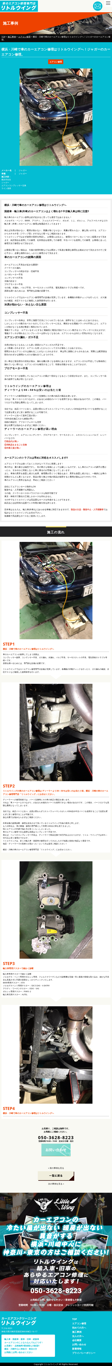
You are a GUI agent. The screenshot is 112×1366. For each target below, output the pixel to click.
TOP (74, 1319)
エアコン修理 (79, 1323)
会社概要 (77, 1340)
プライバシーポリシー (84, 1352)
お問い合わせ (79, 1344)
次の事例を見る (55, 1183)
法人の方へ (78, 1336)
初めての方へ (79, 1327)
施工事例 (77, 1331)
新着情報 (77, 1348)
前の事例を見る (57, 1168)
